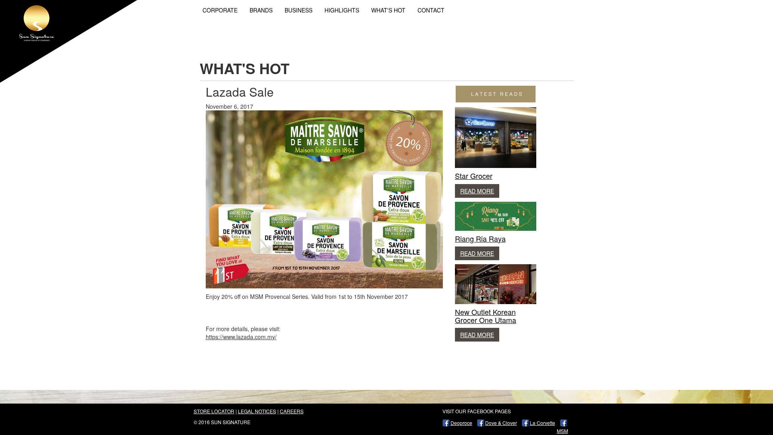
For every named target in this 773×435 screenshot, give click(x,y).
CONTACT (431, 10)
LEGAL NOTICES (257, 411)
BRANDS (261, 10)
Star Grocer (473, 175)
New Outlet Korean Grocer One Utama (485, 316)
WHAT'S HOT (388, 10)
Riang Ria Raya (480, 238)
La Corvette (542, 422)
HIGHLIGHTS (341, 10)
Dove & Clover (501, 422)
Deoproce (461, 422)
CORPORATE (220, 10)
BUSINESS (298, 10)
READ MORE (477, 191)
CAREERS (292, 411)
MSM (562, 430)
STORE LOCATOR (214, 411)
